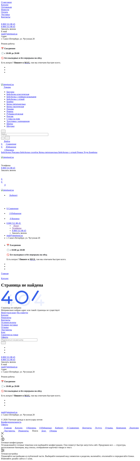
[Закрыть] (2, 434)
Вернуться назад (8, 312)
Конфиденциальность (11, 422)
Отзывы (5, 327)
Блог (3, 332)
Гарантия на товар (9, 335)
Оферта (4, 337)
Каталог (5, 315)
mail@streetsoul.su (9, 34)
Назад (16, 226)
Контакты (5, 320)
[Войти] (2, 176)
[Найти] (7, 138)
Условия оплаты (8, 322)
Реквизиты (6, 317)
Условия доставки (9, 325)
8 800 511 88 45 (8, 24)
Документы (6, 330)
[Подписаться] (3, 342)
